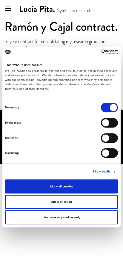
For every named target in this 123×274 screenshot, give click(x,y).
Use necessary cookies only (61, 217)
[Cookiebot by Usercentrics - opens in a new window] (92, 51)
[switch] (109, 123)
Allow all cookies (61, 186)
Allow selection (61, 201)
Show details (101, 171)
